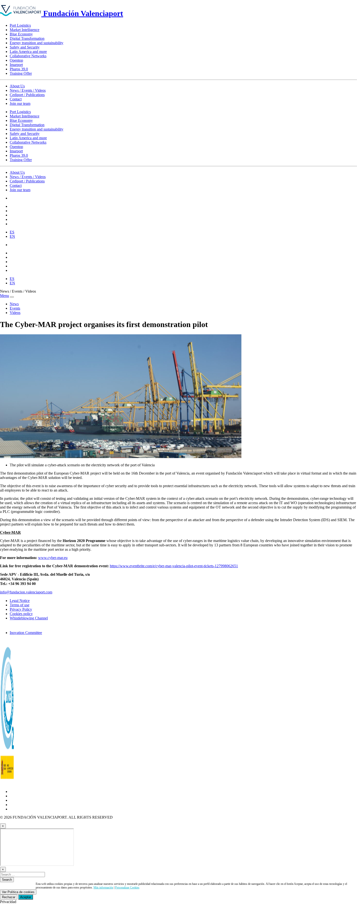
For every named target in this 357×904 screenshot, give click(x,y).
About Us (17, 86)
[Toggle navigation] (12, 297)
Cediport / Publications (27, 95)
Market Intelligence (24, 30)
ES (12, 232)
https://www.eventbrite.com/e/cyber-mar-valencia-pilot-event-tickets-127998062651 (174, 566)
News (14, 304)
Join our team (20, 103)
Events (15, 308)
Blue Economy (21, 34)
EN (12, 236)
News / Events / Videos (28, 90)
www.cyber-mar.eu (53, 558)
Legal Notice (20, 601)
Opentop (16, 60)
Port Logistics (20, 25)
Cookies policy (21, 614)
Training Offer (21, 73)
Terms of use (19, 605)
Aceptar (25, 897)
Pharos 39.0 (19, 69)
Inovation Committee (26, 633)
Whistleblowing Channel (29, 618)
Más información (103, 887)
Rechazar (8, 897)
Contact (16, 99)
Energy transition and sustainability (36, 43)
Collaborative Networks (28, 56)
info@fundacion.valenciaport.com (26, 592)
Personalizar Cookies (127, 887)
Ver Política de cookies (18, 892)
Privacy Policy (21, 609)
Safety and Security (25, 47)
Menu (4, 296)
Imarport (16, 65)
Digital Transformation (27, 38)
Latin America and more (28, 51)
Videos (15, 313)
